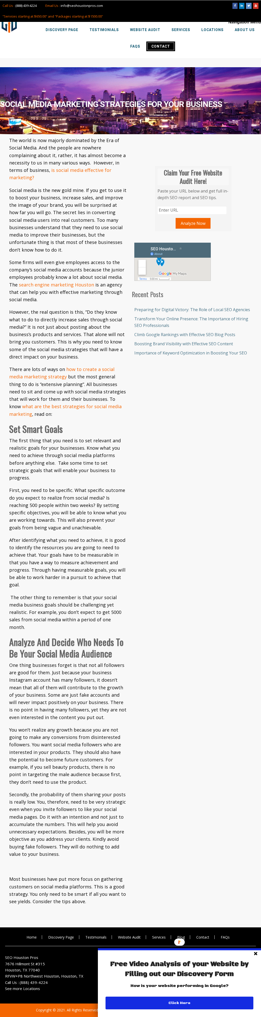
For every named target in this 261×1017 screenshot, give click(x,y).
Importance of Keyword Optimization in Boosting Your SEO (190, 353)
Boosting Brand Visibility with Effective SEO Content (183, 344)
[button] (179, 969)
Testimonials (96, 937)
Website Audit (129, 937)
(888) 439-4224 (26, 5)
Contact (202, 937)
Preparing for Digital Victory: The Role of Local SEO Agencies (192, 309)
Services (159, 937)
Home (32, 937)
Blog (181, 937)
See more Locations (22, 988)
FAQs (225, 937)
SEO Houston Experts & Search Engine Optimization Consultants (9, 23)
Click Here (179, 1003)
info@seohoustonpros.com (82, 5)
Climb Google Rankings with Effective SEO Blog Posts (184, 334)
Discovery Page (61, 937)
